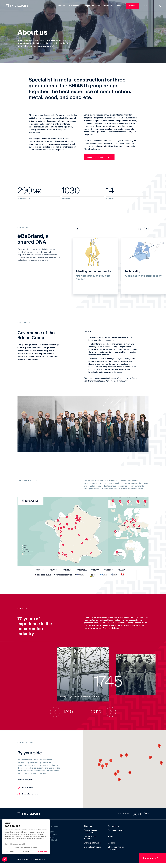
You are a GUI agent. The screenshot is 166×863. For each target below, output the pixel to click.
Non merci (10, 852)
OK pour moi (42, 852)
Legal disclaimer (23, 859)
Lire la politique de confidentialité (15, 844)
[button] (100, 761)
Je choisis (25, 852)
